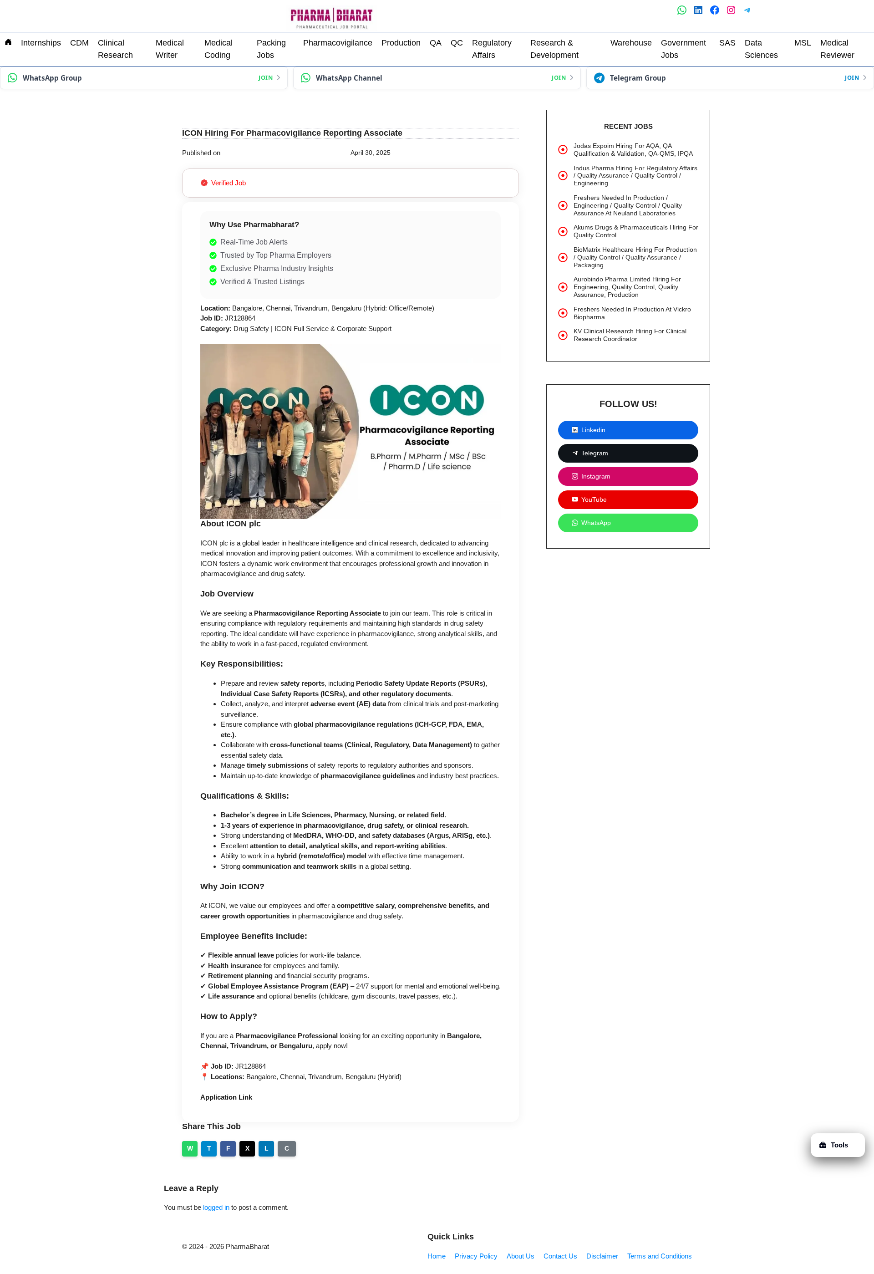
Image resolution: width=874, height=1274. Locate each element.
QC (457, 42)
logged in (216, 1207)
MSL (802, 42)
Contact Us (560, 1256)
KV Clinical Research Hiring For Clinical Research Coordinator (630, 334)
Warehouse (631, 42)
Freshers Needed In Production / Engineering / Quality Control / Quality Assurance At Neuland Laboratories (628, 205)
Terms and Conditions (659, 1256)
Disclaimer (602, 1256)
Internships (41, 42)
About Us (520, 1256)
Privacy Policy (476, 1256)
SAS (727, 42)
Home (436, 1256)
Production (401, 42)
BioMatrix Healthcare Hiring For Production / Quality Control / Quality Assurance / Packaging (635, 257)
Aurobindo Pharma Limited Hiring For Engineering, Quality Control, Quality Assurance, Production (627, 286)
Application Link (226, 1097)
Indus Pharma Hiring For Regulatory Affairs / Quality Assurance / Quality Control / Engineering (635, 175)
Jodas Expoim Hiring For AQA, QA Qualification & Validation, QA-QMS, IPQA (633, 149)
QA (436, 42)
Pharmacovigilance (337, 42)
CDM (79, 42)
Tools (839, 1145)
